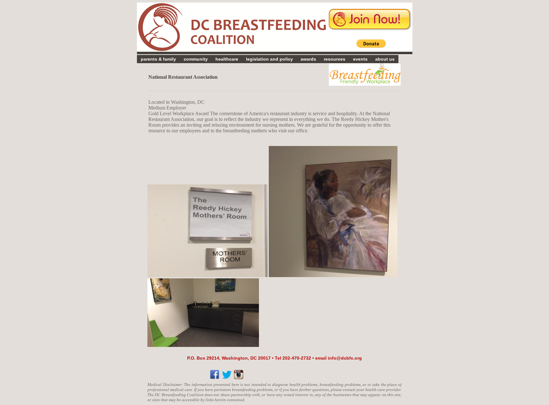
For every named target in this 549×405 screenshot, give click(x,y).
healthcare (226, 59)
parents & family (158, 59)
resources (334, 59)
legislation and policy (269, 59)
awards (308, 59)
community (196, 59)
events (360, 59)
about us (385, 59)
